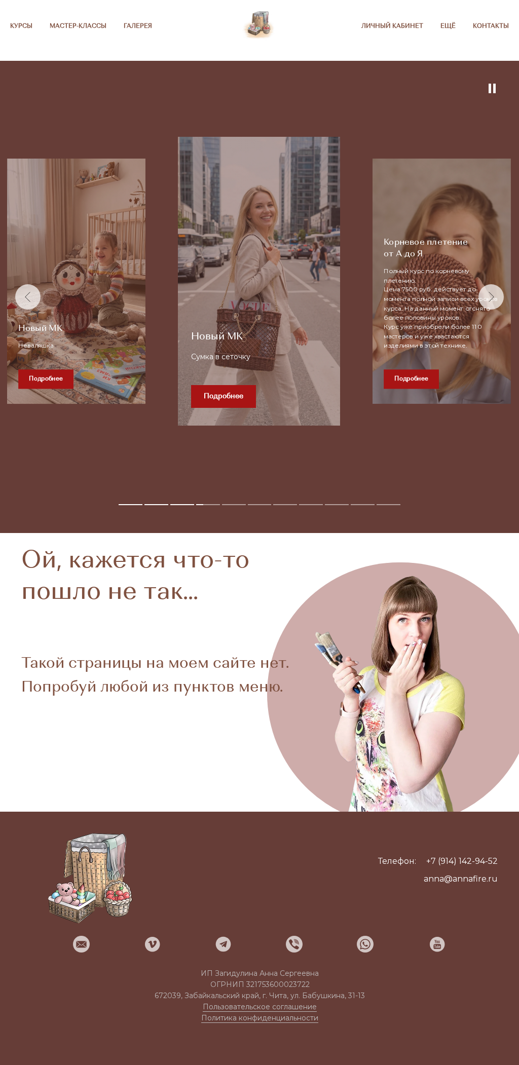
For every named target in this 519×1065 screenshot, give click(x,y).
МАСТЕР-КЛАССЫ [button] (78, 26)
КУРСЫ (21, 26)
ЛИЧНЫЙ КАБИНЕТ (392, 26)
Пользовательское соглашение (260, 1006)
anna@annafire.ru (461, 879)
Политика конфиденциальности (259, 1017)
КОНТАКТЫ (491, 26)
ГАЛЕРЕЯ (138, 26)
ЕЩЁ (448, 26)
